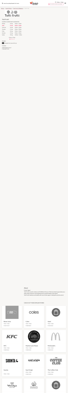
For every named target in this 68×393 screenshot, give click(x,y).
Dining (2, 8)
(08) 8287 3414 (6, 49)
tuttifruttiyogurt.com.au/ (6, 47)
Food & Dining (8, 8)
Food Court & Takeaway (18, 8)
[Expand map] (45, 147)
